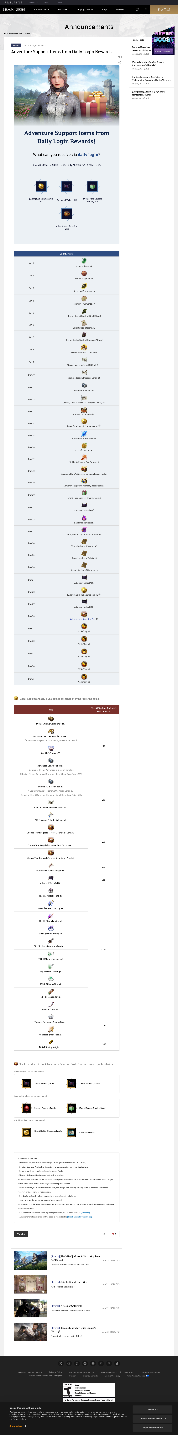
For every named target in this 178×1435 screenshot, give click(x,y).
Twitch (77, 1363)
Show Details (15, 1426)
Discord (101, 1363)
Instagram (69, 1363)
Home (5, 33)
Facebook (85, 1363)
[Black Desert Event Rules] (79, 1216)
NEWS (46, 2)
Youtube (93, 1363)
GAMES (32, 2)
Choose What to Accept (151, 1418)
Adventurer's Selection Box (82, 619)
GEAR (60, 2)
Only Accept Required (152, 1427)
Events (27, 34)
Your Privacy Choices (136, 1375)
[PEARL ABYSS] (13, 2)
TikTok (117, 1363)
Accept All (153, 1409)
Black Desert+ (109, 1363)
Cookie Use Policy (112, 1375)
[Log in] (146, 9)
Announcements (15, 34)
